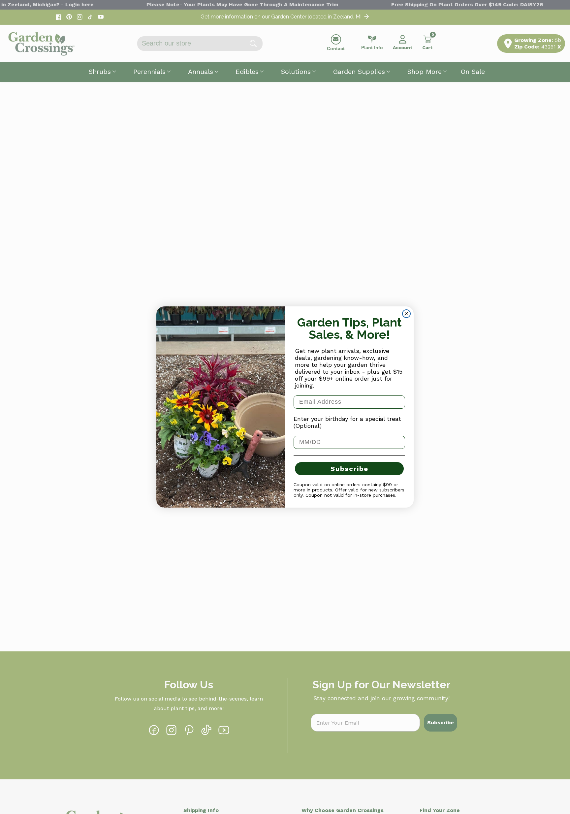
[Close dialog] (406, 314)
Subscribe (349, 469)
